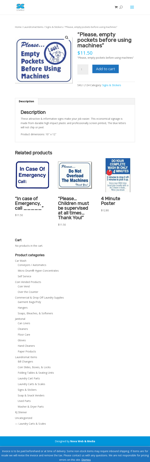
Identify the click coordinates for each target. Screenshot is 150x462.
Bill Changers (25, 361)
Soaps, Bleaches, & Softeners (35, 313)
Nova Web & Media (82, 441)
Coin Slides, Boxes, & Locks (34, 367)
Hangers (23, 307)
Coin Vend (24, 286)
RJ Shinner (21, 412)
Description (26, 101)
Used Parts (24, 401)
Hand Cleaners (26, 345)
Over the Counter (28, 292)
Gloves (22, 340)
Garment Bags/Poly (29, 302)
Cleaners (23, 329)
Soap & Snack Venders (31, 395)
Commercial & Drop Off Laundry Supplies (39, 297)
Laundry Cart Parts (29, 378)
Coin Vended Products (28, 282)
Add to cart (105, 68)
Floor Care (24, 334)
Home (18, 27)
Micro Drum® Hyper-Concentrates (38, 270)
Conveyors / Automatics (32, 265)
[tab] (26, 101)
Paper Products (27, 351)
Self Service (24, 276)
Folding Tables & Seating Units (36, 372)
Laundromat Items (33, 27)
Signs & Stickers (54, 27)
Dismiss (86, 459)
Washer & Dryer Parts (31, 406)
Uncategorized (23, 418)
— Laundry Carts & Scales (30, 423)
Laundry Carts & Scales (31, 384)
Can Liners (24, 323)
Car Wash (20, 260)
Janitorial (20, 319)
